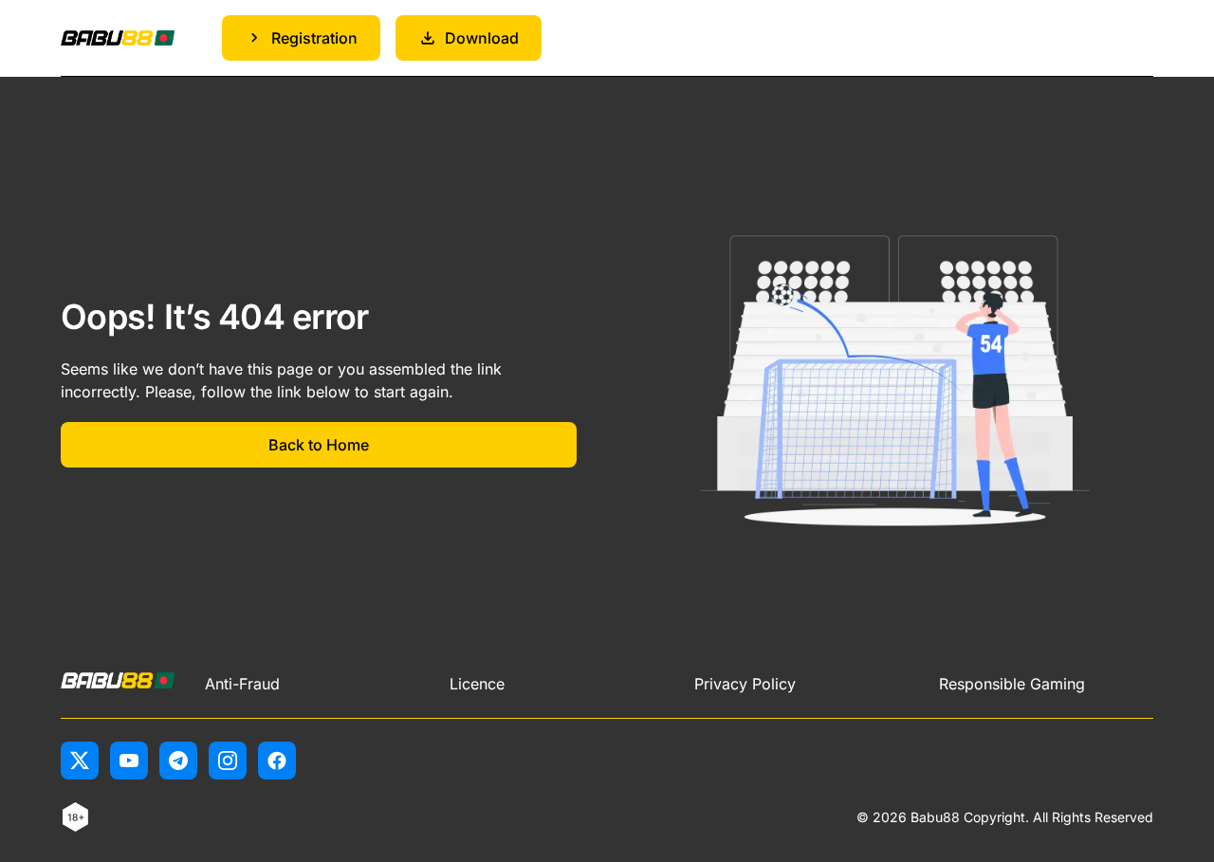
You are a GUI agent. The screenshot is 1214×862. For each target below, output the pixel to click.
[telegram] (178, 760)
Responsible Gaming (1012, 683)
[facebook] (277, 760)
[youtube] (129, 760)
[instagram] (228, 760)
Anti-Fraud (242, 683)
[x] (80, 760)
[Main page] (118, 38)
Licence (477, 683)
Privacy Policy (745, 683)
